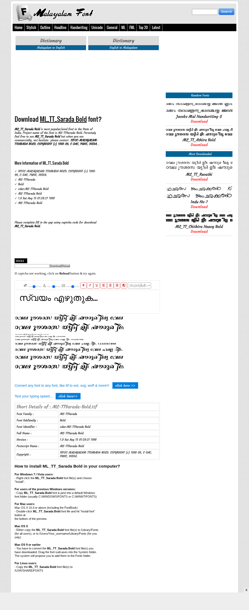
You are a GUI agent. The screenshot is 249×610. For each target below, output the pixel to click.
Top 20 (143, 27)
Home (18, 27)
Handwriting (78, 27)
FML (132, 27)
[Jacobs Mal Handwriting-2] (199, 112)
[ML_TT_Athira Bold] (199, 135)
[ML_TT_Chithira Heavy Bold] (199, 222)
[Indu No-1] (199, 197)
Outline (45, 27)
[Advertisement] (87, 80)
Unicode (97, 27)
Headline (60, 27)
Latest (156, 27)
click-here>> (68, 396)
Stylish (31, 27)
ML (123, 27)
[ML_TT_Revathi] (199, 170)
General (112, 27)
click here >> (125, 385)
